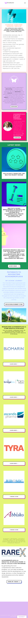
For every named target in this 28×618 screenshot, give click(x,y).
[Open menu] (25, 3)
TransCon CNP (17, 26)
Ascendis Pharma (18, 24)
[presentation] (14, 16)
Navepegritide (10, 26)
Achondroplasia (9, 24)
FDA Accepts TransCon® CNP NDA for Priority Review (14, 174)
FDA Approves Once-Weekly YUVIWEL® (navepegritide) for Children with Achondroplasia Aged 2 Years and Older (14, 30)
